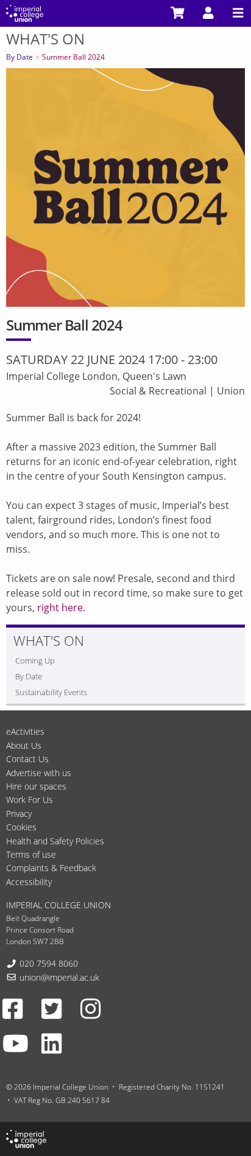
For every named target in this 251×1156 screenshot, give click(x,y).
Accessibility (29, 882)
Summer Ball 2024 (73, 57)
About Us (23, 745)
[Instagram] (90, 1008)
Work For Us (29, 799)
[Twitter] (51, 1008)
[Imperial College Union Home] (24, 12)
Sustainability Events (51, 692)
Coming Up (35, 660)
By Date (19, 57)
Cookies (21, 827)
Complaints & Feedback (51, 868)
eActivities (25, 731)
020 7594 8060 (48, 963)
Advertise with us (38, 773)
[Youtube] (15, 1043)
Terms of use (31, 854)
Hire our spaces (36, 786)
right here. (61, 607)
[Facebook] (12, 1008)
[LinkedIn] (51, 1043)
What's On (45, 39)
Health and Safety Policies (55, 841)
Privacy (19, 813)
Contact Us (27, 759)
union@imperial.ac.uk (59, 977)
